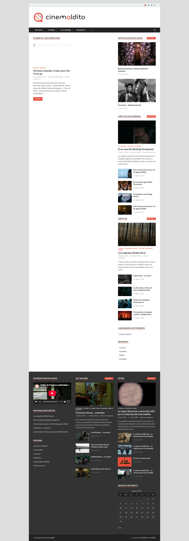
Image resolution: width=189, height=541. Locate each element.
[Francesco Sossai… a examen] (95, 384)
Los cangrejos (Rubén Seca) (131, 252)
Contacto (36, 454)
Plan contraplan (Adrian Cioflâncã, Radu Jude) (100, 445)
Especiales (37, 458)
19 (131, 512)
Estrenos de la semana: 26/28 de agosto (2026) (50, 424)
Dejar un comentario (149, 152)
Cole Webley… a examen (100, 432)
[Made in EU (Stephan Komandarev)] (125, 300)
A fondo (51, 30)
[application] (52, 393)
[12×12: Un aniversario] (124, 458)
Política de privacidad (41, 462)
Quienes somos (39, 465)
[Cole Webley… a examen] (82, 433)
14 (142, 508)
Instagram (123, 359)
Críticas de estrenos (134, 146)
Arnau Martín (137, 152)
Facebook (122, 351)
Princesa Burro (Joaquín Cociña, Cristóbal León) (142, 313)
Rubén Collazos (94, 416)
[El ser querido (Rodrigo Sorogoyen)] (137, 133)
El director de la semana (98, 408)
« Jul (119, 528)
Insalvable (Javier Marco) (100, 469)
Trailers (43, 68)
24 (121, 517)
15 (148, 508)
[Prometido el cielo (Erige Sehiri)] (125, 194)
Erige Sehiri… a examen (142, 276)
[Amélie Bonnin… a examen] (82, 457)
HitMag (152, 538)
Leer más (37, 98)
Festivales (148, 248)
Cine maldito (38, 450)
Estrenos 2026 (124, 334)
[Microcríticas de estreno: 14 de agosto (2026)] (125, 206)
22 (148, 512)
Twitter (122, 355)
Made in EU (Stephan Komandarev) (141, 301)
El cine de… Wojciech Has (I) (129, 105)
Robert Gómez (137, 256)
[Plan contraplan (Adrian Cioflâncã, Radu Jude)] (82, 445)
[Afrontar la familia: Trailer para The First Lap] (52, 54)
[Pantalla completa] (68, 402)
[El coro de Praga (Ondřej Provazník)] (125, 182)
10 (121, 508)
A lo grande (65, 30)
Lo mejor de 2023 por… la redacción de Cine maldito (143, 471)
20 (137, 512)
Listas (134, 408)
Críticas (141, 248)
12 (131, 508)
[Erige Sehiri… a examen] (125, 276)
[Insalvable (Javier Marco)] (82, 469)
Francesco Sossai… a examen (90, 412)
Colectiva (128, 408)
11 (126, 508)
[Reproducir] (36, 402)
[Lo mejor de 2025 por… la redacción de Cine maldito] (124, 434)
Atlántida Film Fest (131, 248)
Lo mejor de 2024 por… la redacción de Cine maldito (143, 447)
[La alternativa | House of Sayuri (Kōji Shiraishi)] (125, 288)
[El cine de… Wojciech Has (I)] (137, 90)
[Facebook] (148, 5)
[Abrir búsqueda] (154, 30)
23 (153, 512)
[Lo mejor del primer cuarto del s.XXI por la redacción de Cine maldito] (137, 384)
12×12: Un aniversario (141, 458)
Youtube (122, 348)
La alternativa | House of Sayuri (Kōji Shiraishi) (142, 289)
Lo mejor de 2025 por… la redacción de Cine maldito (143, 435)
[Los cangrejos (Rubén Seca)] (137, 235)
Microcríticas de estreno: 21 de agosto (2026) (144, 171)
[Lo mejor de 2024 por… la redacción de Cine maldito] (124, 446)
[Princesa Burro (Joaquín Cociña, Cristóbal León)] (125, 312)
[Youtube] (145, 5)
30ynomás (80, 30)
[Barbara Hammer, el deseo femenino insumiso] (137, 54)
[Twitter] (151, 5)
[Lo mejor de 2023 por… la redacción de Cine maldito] (124, 470)
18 (126, 512)
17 (121, 512)
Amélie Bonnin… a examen (101, 457)
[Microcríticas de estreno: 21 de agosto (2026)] (125, 170)
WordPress (145, 538)
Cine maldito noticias (56, 77)
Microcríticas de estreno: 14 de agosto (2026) (144, 207)
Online (120, 250)
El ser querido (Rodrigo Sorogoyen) (136, 149)
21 (142, 512)
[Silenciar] (65, 402)
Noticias (38, 30)
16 (153, 508)
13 (137, 508)
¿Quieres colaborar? (40, 446)
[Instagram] (154, 5)
